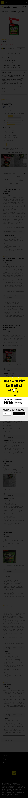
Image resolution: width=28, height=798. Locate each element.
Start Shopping (19, 414)
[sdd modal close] (27, 379)
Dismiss (6, 414)
